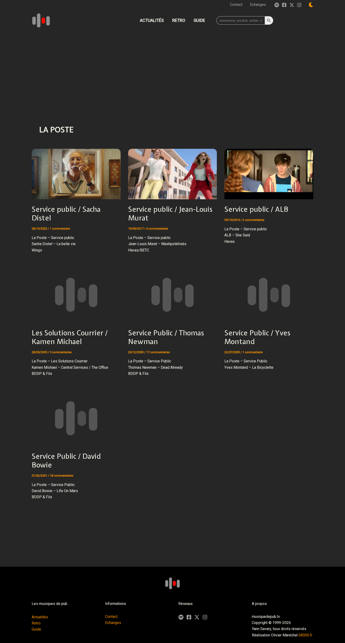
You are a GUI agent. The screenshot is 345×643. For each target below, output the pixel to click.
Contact (111, 616)
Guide (36, 629)
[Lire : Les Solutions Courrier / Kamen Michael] (76, 294)
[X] (196, 617)
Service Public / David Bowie (66, 460)
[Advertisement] (172, 67)
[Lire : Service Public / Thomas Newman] (173, 294)
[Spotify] (276, 5)
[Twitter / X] (291, 5)
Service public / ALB (256, 209)
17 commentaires (158, 352)
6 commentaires (157, 228)
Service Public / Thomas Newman (166, 337)
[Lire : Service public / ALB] (269, 171)
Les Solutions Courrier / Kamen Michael (69, 337)
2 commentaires (253, 220)
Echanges (113, 622)
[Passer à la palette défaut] (311, 4)
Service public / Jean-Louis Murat (170, 213)
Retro (36, 623)
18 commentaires (61, 475)
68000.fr (305, 635)
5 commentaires (61, 352)
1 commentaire (60, 228)
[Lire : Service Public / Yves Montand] (269, 294)
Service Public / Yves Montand (257, 337)
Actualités (40, 617)
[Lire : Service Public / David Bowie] (76, 418)
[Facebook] (284, 5)
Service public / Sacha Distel (66, 213)
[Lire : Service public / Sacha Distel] (76, 171)
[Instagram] (299, 5)
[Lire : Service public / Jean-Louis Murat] (173, 171)
